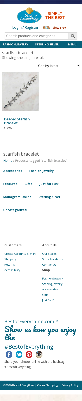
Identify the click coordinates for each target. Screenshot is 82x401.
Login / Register (25, 27)
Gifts (28, 184)
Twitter (22, 353)
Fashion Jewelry (15, 44)
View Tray (59, 28)
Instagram (42, 353)
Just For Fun (49, 300)
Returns (9, 264)
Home (7, 160)
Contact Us (49, 264)
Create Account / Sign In (20, 254)
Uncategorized (15, 210)
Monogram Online (17, 197)
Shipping (10, 259)
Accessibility (12, 270)
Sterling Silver (47, 44)
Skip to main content (17, 11)
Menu (72, 44)
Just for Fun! (49, 184)
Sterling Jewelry (52, 284)
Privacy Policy (70, 385)
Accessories (12, 171)
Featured (10, 184)
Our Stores (49, 254)
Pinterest (32, 353)
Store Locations (52, 259)
